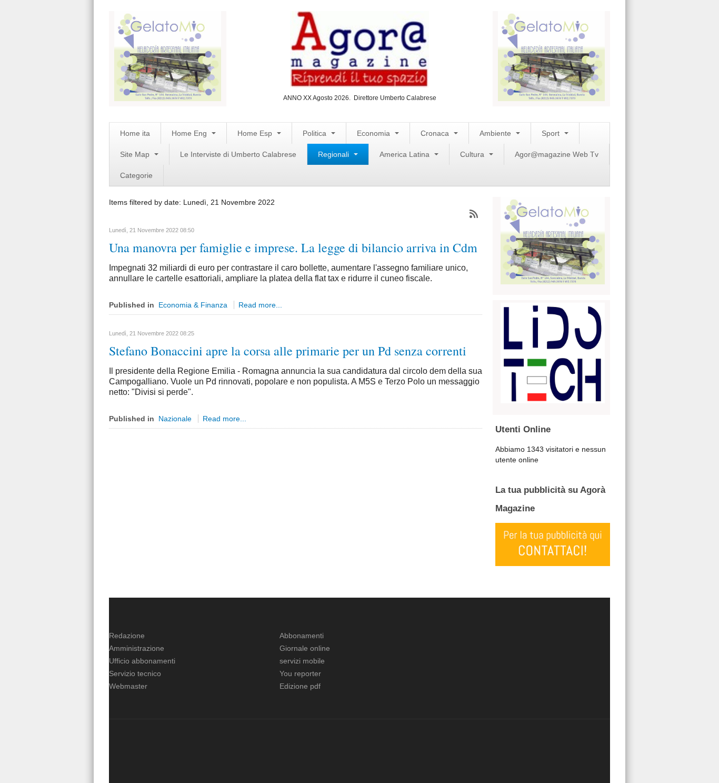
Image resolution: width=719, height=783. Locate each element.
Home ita (135, 133)
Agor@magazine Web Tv (556, 154)
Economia (374, 133)
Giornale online (304, 648)
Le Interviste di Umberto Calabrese (238, 154)
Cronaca (436, 133)
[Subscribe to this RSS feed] (474, 214)
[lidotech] (553, 352)
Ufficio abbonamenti (142, 661)
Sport (552, 133)
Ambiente (496, 133)
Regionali (334, 154)
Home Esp (255, 133)
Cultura (473, 154)
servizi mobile (302, 661)
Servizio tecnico (135, 673)
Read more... (260, 305)
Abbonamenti (301, 635)
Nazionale (175, 418)
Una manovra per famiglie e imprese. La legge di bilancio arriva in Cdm (293, 247)
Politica (315, 133)
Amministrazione (136, 648)
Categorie (136, 175)
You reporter (300, 673)
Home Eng (190, 133)
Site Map (136, 154)
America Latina (406, 154)
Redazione (127, 635)
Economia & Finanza (192, 305)
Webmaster (128, 686)
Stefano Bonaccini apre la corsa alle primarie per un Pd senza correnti (287, 350)
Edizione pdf (300, 686)
